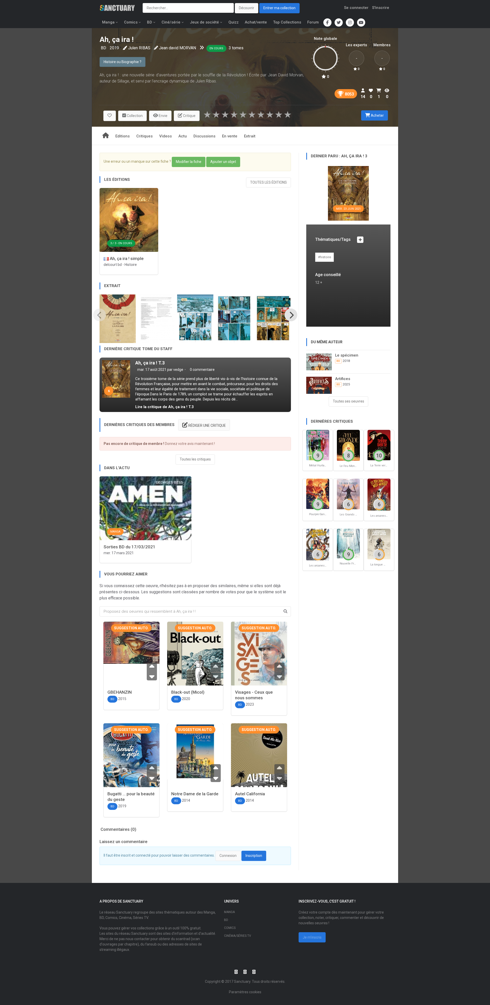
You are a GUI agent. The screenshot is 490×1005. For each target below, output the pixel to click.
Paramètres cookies (245, 992)
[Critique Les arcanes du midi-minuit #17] (317, 544)
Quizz (233, 22)
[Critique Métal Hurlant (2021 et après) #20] (317, 444)
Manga (108, 22)
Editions (122, 136)
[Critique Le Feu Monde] (348, 445)
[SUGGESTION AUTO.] (131, 642)
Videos (165, 136)
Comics (131, 22)
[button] (109, 116)
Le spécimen (346, 355)
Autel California (250, 793)
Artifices (342, 378)
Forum (313, 22)
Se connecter (356, 7)
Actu (182, 136)
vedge (178, 370)
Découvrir (246, 8)
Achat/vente (256, 22)
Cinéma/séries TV (237, 936)
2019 (114, 47)
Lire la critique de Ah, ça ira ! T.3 (164, 407)
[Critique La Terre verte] (379, 444)
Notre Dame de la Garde (194, 793)
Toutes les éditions (268, 182)
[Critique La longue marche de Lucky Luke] (379, 543)
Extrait (249, 136)
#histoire (324, 257)
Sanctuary (242, 981)
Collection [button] (134, 116)
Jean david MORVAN (177, 47)
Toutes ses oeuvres (348, 401)
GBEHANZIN (119, 692)
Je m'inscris (312, 937)
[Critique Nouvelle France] (348, 543)
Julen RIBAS (139, 47)
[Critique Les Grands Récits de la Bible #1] (348, 493)
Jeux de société (204, 22)
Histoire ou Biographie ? (122, 62)
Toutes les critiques (195, 459)
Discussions (204, 136)
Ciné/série (171, 22)
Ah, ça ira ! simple (126, 258)
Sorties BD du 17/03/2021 (129, 546)
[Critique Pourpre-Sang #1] (317, 493)
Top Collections (287, 22)
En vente (229, 136)
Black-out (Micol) (187, 692)
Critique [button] (188, 116)
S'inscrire (380, 7)
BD (149, 22)
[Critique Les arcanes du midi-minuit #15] (379, 494)
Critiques (144, 136)
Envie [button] (162, 116)
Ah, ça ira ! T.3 (150, 362)
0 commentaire (202, 370)
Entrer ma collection (279, 8)
